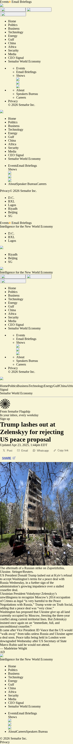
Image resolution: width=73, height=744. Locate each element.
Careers (21, 97)
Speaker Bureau (26, 184)
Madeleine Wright (15, 648)
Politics (12, 386)
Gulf (56, 386)
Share (6, 458)
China (63, 386)
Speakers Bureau (27, 94)
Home (4, 386)
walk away (8, 633)
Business (23, 386)
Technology (36, 386)
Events (4, 1)
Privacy (13, 101)
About (20, 90)
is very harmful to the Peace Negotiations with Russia (30, 602)
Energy (48, 386)
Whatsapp (43, 450)
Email (24, 450)
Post (9, 450)
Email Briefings (22, 1)
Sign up (5, 418)
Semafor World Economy (16, 393)
